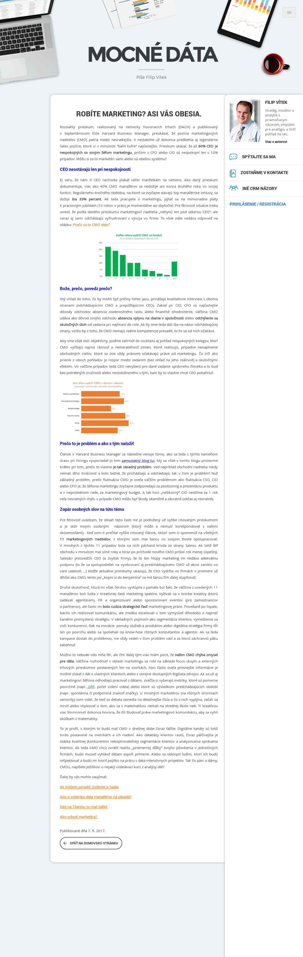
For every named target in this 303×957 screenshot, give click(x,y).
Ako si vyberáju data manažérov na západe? (95, 796)
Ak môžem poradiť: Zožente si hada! (89, 786)
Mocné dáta (151, 54)
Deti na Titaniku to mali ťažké (83, 806)
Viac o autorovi (276, 141)
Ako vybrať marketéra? (79, 816)
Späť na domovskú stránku (94, 843)
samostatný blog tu (138, 460)
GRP (90, 686)
